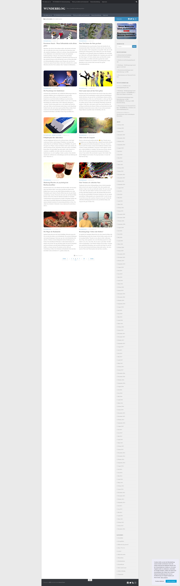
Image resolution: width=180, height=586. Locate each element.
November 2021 (121, 177)
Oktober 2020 (121, 221)
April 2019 (120, 280)
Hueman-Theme (62, 582)
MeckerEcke (120, 557)
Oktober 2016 (121, 380)
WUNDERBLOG (54, 8)
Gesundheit (120, 538)
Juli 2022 (120, 151)
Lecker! (119, 551)
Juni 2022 (120, 154)
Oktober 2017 (121, 340)
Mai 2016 (120, 396)
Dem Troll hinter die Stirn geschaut (90, 43)
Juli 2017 (120, 350)
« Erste (64, 258)
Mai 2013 (120, 512)
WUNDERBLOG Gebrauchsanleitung (61, 1)
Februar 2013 (121, 522)
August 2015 (121, 426)
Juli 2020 (120, 230)
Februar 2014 (121, 486)
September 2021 (121, 184)
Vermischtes (120, 574)
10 (84, 258)
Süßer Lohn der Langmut (87, 137)
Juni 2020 (120, 234)
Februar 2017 (121, 366)
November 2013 (121, 495)
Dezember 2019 (121, 254)
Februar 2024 (121, 124)
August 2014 (121, 466)
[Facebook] (129, 19)
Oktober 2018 (121, 300)
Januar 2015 (120, 449)
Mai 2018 (120, 317)
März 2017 (120, 363)
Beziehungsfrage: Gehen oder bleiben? (91, 232)
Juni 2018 (120, 313)
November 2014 (121, 456)
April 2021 (120, 201)
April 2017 (120, 360)
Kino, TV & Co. (121, 548)
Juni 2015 (120, 433)
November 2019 (121, 257)
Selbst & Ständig (56, 135)
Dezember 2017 (121, 333)
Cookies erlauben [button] (171, 581)
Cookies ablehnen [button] (159, 581)
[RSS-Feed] (133, 19)
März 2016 (120, 403)
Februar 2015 (121, 446)
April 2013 (120, 515)
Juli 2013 (120, 505)
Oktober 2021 (121, 181)
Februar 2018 (121, 327)
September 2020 (121, 224)
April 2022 (120, 161)
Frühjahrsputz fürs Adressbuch (53, 137)
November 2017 (121, 336)
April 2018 (120, 320)
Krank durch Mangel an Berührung (124, 94)
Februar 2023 (121, 128)
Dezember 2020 (121, 214)
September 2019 (121, 264)
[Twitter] (131, 19)
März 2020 (120, 244)
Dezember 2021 (121, 174)
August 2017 (121, 346)
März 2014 (120, 482)
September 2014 (121, 462)
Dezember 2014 (121, 452)
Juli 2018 (120, 310)
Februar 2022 (121, 168)
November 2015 (121, 416)
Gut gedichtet (121, 541)
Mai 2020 (120, 237)
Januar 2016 (120, 409)
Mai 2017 (120, 356)
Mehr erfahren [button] (164, 577)
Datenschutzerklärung (95, 1)
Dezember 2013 (121, 492)
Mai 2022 (120, 158)
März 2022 (120, 164)
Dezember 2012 (121, 529)
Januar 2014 (120, 489)
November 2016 (121, 376)
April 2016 (120, 399)
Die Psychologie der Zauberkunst (54, 91)
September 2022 (121, 144)
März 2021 (120, 204)
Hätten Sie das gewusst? (123, 544)
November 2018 (121, 297)
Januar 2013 (120, 525)
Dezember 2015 (121, 413)
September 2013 (121, 502)
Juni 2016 (120, 393)
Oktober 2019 (121, 260)
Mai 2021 (120, 197)
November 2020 (121, 217)
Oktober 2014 (121, 459)
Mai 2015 (120, 436)
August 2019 (121, 267)
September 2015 (121, 423)
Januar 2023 (120, 131)
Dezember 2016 (121, 373)
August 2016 (121, 386)
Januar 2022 (120, 171)
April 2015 (120, 439)
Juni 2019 (120, 274)
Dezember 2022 (121, 134)
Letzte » (92, 258)
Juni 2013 (120, 509)
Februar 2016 (121, 406)
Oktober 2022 (121, 141)
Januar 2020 (120, 250)
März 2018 (120, 323)
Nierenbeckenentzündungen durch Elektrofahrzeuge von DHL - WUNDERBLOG (125, 99)
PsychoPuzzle (47, 41)
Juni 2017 (120, 353)
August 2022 (121, 148)
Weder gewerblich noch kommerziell (80, 1)
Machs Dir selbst (121, 554)
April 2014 (120, 479)
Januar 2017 (120, 370)
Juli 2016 (120, 389)
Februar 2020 (121, 247)
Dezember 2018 (121, 293)
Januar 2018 (120, 330)
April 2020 (120, 240)
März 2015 (120, 442)
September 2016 (121, 383)
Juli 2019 (120, 270)
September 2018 (121, 303)
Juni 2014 (120, 472)
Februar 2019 (121, 287)
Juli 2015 (120, 429)
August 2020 (121, 227)
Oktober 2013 (121, 499)
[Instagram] (135, 19)
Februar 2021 (121, 207)
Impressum (104, 1)
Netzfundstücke (121, 561)
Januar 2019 (120, 290)
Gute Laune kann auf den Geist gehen (91, 91)
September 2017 (121, 343)
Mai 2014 (120, 476)
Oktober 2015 (121, 419)
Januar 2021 (120, 211)
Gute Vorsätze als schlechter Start (89, 182)
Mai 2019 (120, 277)
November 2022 (121, 138)
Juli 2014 (120, 469)
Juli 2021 (120, 191)
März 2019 (120, 283)
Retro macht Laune (122, 567)
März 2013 (120, 519)
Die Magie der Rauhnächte (52, 232)
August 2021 (121, 187)
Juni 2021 (120, 194)
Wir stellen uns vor (46, 1)
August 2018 (121, 307)
